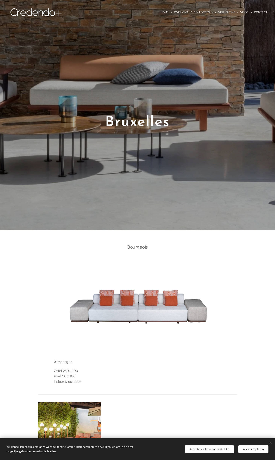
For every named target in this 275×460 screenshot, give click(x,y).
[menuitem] (166, 12)
